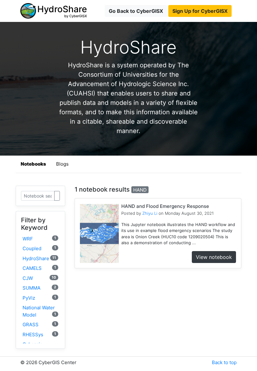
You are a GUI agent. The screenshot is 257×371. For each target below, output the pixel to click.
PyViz (39, 298)
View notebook (214, 257)
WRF (39, 239)
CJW (39, 278)
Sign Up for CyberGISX (200, 11)
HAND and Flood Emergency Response (165, 206)
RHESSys (39, 335)
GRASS (39, 324)
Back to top (224, 362)
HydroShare (39, 258)
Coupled (39, 248)
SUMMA (39, 288)
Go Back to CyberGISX (136, 11)
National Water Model (39, 311)
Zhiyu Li (149, 213)
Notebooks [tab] (33, 164)
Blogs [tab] (62, 164)
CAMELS (39, 268)
